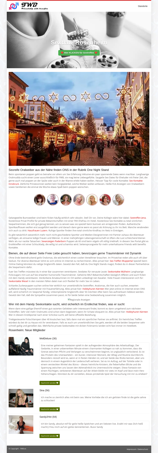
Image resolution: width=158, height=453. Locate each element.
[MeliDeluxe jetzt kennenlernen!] (21, 346)
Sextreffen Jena (138, 217)
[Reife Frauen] (79, 199)
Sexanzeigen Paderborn (53, 241)
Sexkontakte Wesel (18, 281)
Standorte (143, 6)
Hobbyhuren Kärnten (93, 288)
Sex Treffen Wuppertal (121, 260)
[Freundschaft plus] (29, 6)
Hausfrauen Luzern (37, 230)
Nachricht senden (48, 383)
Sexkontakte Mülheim (119, 271)
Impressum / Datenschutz (137, 449)
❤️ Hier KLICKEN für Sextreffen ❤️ (79, 53)
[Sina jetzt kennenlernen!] (21, 398)
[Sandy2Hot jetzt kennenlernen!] (21, 424)
